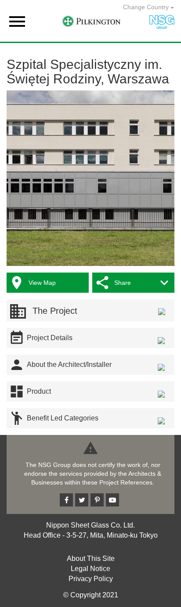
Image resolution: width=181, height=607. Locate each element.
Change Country (146, 7)
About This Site (91, 558)
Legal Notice (90, 568)
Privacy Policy (91, 578)
